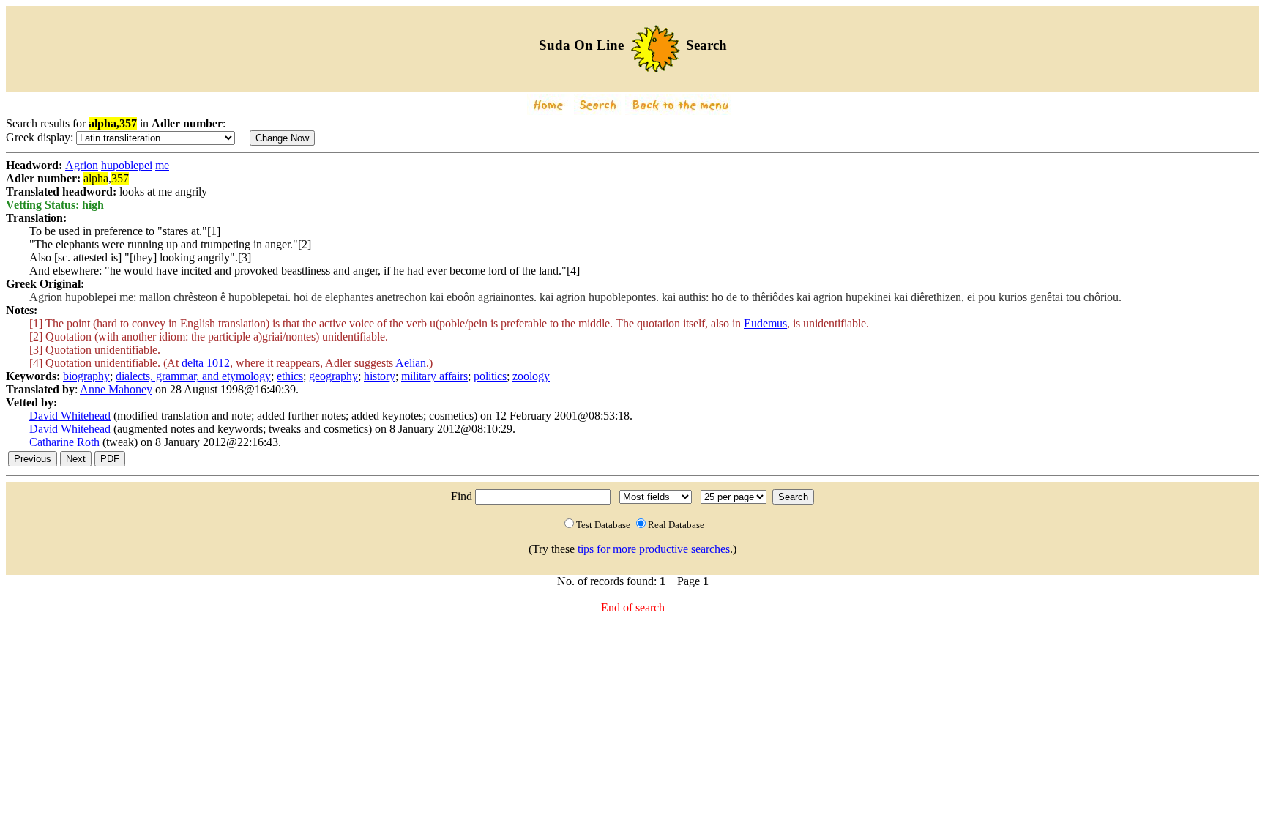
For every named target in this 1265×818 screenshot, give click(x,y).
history (379, 376)
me (162, 165)
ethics (290, 376)
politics (490, 376)
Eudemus (765, 323)
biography (86, 376)
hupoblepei (126, 165)
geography (333, 376)
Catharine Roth (64, 442)
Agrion (81, 165)
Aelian (410, 363)
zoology (531, 376)
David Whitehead (70, 415)
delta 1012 (206, 363)
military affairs (434, 376)
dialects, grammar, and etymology (193, 376)
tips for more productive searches (654, 549)
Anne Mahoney (116, 389)
